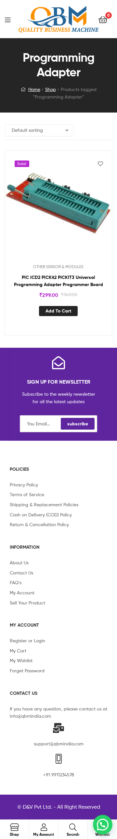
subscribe (77, 424)
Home (34, 89)
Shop (50, 89)
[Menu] (12, 19)
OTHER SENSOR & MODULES (58, 266)
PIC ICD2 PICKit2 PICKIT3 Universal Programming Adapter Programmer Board (58, 281)
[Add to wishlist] (100, 164)
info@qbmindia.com (30, 716)
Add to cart (58, 311)
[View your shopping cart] (102, 19)
